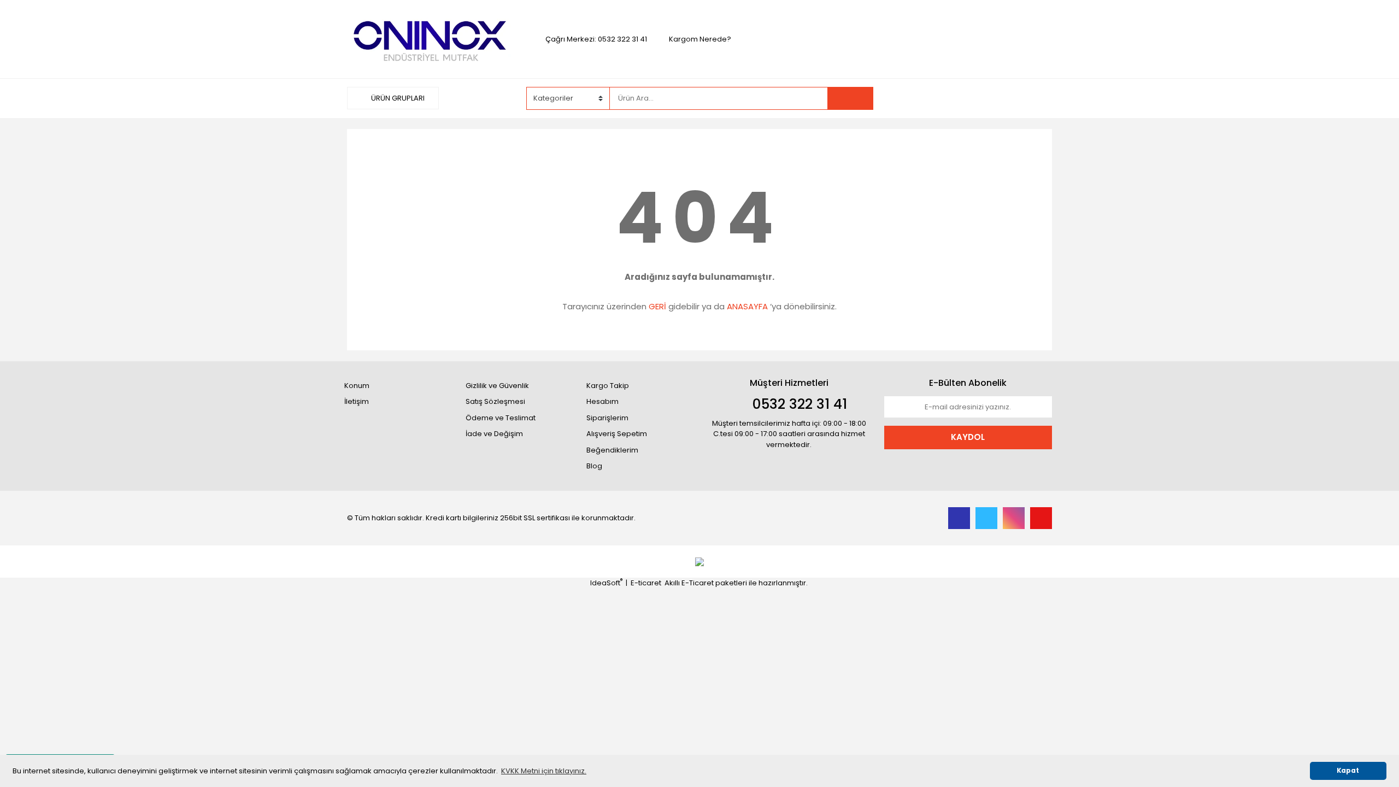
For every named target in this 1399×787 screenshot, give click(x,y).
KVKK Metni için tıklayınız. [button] (543, 771)
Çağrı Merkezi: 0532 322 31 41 (596, 39)
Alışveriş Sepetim (616, 433)
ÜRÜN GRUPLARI (397, 98)
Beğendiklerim (612, 450)
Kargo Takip (607, 385)
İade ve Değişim (494, 433)
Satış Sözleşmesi (495, 401)
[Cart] (1035, 98)
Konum (356, 385)
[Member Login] (970, 98)
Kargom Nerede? (700, 39)
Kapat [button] (1348, 770)
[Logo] (431, 38)
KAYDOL (968, 437)
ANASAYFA (747, 306)
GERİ (657, 306)
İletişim (356, 401)
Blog (594, 466)
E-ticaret (646, 583)
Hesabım (602, 401)
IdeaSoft (606, 583)
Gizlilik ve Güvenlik (497, 385)
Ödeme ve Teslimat (501, 418)
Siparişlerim (607, 418)
